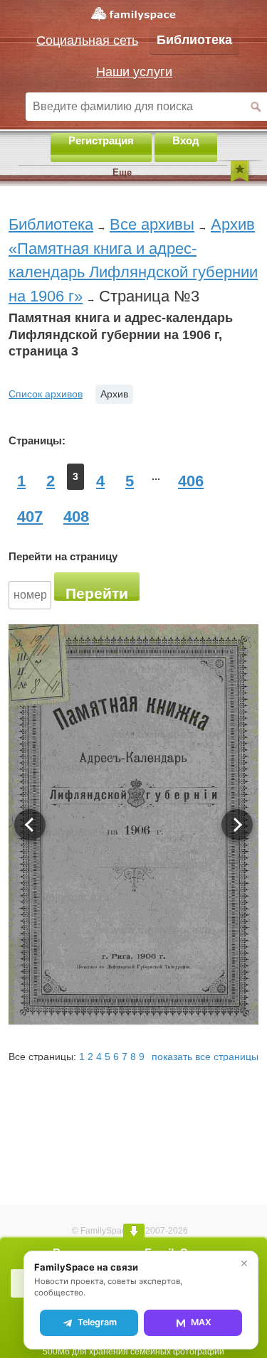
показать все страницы (205, 1056)
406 (191, 481)
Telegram (97, 1322)
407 (30, 516)
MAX (201, 1322)
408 (76, 516)
